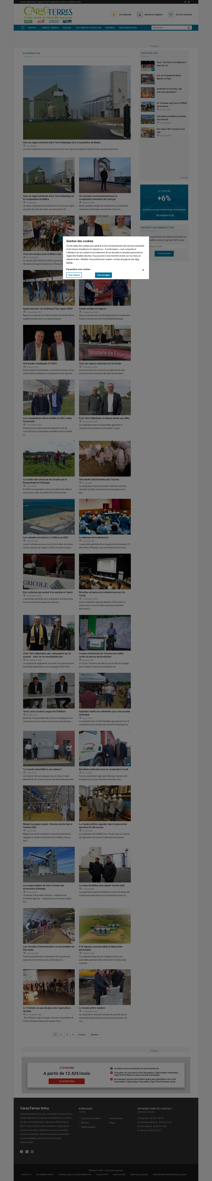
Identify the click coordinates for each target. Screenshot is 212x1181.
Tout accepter (103, 275)
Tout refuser (74, 275)
